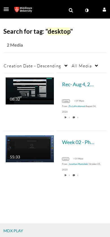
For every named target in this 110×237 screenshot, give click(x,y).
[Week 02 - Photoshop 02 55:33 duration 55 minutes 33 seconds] (30, 148)
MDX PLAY (13, 230)
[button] (7, 9)
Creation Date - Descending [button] (32, 65)
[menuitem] (71, 10)
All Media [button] (82, 65)
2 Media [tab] (15, 44)
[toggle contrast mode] (87, 10)
